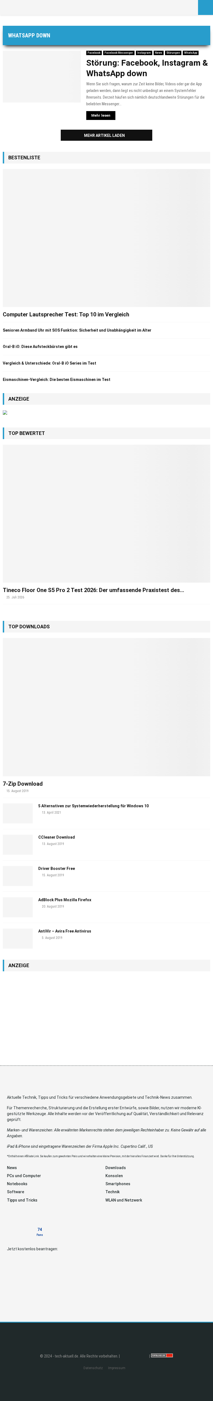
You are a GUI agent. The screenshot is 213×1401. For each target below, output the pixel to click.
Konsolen (114, 1176)
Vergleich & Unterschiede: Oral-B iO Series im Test (49, 363)
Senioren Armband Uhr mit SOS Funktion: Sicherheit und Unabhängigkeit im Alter (77, 330)
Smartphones (117, 1184)
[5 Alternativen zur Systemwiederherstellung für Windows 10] (18, 813)
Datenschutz (93, 1368)
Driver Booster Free (56, 868)
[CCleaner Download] (18, 845)
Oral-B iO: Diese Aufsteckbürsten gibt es (40, 346)
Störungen (173, 52)
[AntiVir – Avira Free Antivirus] (18, 939)
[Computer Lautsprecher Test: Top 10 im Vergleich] (106, 238)
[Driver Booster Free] (18, 876)
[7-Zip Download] (106, 707)
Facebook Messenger (119, 52)
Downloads (115, 1168)
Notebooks (17, 1184)
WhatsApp (190, 52)
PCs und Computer (24, 1176)
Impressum (116, 1368)
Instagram (144, 52)
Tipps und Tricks (22, 1200)
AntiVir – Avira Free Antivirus (64, 931)
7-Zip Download (23, 783)
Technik (112, 1192)
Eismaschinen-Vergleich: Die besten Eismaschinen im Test (56, 379)
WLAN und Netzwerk (123, 1200)
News (158, 52)
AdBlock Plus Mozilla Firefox (64, 900)
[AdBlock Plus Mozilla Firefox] (18, 907)
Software (15, 1192)
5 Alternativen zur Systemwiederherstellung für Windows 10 (93, 806)
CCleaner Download (56, 837)
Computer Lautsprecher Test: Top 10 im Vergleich (66, 314)
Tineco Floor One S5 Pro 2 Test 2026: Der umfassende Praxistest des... (93, 590)
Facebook (94, 52)
